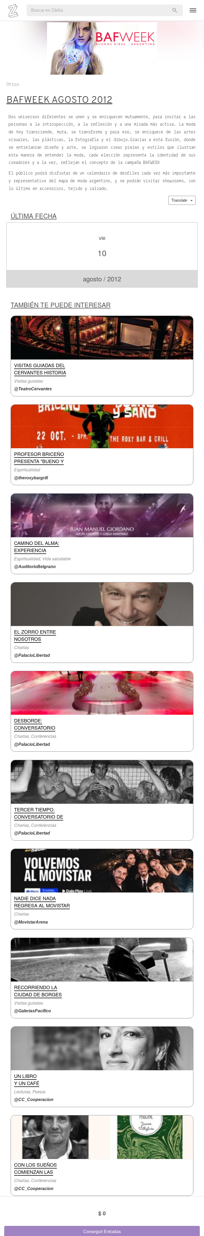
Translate (180, 200)
